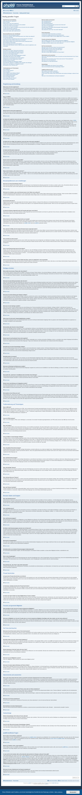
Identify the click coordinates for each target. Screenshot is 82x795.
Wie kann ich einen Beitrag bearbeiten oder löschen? (13, 51)
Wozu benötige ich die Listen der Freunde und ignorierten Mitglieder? (55, 40)
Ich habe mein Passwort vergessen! (10, 28)
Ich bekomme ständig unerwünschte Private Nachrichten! (53, 35)
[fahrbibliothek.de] (10, 5)
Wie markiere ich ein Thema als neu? (10, 65)
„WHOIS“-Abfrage (25, 756)
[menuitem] (11, 11)
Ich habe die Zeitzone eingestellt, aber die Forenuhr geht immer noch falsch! (18, 38)
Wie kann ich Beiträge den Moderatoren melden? (12, 61)
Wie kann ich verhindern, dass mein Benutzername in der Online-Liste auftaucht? (19, 36)
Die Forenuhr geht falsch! (8, 37)
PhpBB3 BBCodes (55, 783)
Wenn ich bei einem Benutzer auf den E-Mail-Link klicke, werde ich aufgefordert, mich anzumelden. (19, 45)
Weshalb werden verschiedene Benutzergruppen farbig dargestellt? (55, 27)
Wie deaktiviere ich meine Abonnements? (50, 61)
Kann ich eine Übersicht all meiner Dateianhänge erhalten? (53, 66)
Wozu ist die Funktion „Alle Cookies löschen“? (12, 30)
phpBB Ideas (65, 747)
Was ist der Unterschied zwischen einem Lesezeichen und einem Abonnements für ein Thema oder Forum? (60, 57)
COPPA (74, 120)
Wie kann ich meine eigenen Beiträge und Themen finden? (53, 52)
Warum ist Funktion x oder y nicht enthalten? (50, 72)
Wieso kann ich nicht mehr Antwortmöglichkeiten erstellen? (14, 55)
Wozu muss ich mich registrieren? (9, 21)
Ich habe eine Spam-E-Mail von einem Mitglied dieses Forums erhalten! (55, 36)
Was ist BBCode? (6, 69)
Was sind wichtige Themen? (8, 76)
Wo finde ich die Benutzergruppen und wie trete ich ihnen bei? (54, 24)
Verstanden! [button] (73, 792)
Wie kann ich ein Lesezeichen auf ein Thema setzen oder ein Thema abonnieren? (57, 58)
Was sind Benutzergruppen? (47, 23)
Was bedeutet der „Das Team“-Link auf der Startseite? (52, 29)
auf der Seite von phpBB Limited (57, 738)
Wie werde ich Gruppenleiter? (47, 25)
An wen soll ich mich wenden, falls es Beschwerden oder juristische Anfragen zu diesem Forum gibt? (60, 74)
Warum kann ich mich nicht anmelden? (10, 25)
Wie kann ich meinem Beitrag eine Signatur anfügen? (13, 52)
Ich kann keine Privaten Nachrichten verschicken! (51, 33)
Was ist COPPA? (6, 22)
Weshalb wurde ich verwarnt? (9, 60)
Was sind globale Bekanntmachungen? (10, 74)
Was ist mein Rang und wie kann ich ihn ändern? (12, 43)
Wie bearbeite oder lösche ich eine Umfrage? (12, 56)
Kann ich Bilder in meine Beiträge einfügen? (11, 73)
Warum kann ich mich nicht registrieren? (11, 23)
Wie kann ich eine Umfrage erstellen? (10, 54)
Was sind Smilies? (6, 71)
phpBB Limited (27, 223)
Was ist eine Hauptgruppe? (47, 28)
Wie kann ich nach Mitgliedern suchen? (49, 50)
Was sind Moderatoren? (46, 22)
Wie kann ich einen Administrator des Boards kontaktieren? (53, 75)
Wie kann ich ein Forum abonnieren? (49, 60)
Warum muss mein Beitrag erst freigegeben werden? (13, 63)
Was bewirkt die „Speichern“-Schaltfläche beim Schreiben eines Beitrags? (17, 62)
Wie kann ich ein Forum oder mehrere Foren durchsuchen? (53, 47)
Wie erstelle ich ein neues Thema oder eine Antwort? (13, 50)
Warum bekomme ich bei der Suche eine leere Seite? (52, 49)
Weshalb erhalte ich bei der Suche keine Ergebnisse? (52, 48)
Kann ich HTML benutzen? (8, 70)
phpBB (29, 783)
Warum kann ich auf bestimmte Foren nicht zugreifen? (13, 57)
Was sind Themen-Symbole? (8, 79)
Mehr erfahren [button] (58, 792)
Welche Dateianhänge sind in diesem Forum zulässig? (52, 65)
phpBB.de (37, 223)
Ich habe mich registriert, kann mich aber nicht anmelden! (14, 24)
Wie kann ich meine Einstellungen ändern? (11, 35)
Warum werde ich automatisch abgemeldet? (11, 29)
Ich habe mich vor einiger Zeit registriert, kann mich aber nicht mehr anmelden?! (18, 27)
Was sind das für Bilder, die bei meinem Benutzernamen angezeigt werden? (17, 41)
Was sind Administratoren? (47, 21)
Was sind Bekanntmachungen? (9, 75)
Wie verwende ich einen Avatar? (9, 42)
